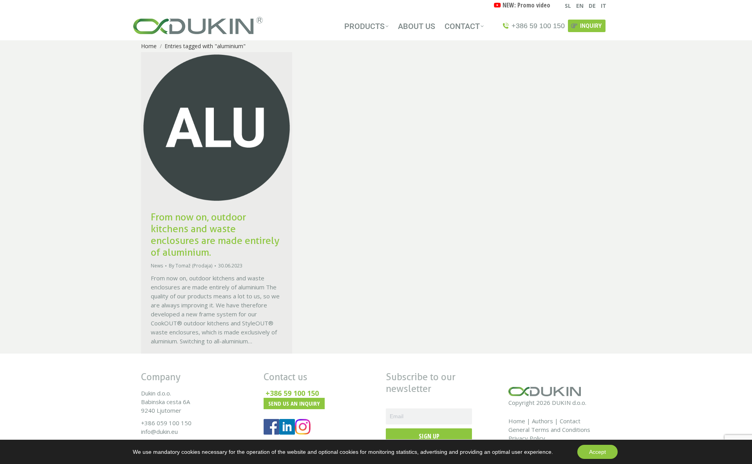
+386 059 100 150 (166, 423)
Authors (542, 421)
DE (592, 5)
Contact (570, 421)
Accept (597, 452)
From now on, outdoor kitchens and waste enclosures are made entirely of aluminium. (215, 234)
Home (516, 421)
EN (580, 5)
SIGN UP (429, 436)
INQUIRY (591, 26)
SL (568, 5)
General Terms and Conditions (549, 429)
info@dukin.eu (159, 431)
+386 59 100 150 (292, 393)
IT (603, 5)
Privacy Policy (526, 438)
